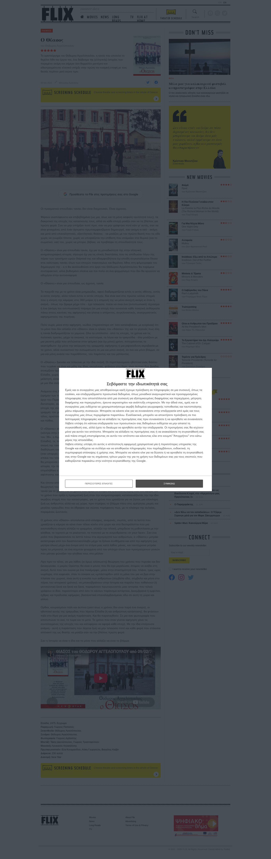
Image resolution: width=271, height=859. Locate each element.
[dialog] (135, 429)
